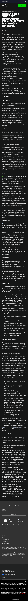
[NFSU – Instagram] (18, 506)
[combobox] (14, 510)
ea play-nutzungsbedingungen (20, 558)
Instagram (4, 427)
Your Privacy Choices (14, 599)
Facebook (21, 427)
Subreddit (11, 422)
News (3, 537)
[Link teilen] (9, 30)
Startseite (4, 533)
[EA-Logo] (5, 521)
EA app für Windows (6, 539)
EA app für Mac (5, 541)
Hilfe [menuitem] (3, 567)
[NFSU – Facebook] (9, 506)
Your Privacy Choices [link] (10, 574)
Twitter (9, 427)
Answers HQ (5, 439)
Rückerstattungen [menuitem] (7, 578)
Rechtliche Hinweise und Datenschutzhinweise (8, 571)
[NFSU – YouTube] (15, 506)
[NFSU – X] (12, 506)
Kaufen (3, 535)
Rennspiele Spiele (5, 543)
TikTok (14, 427)
